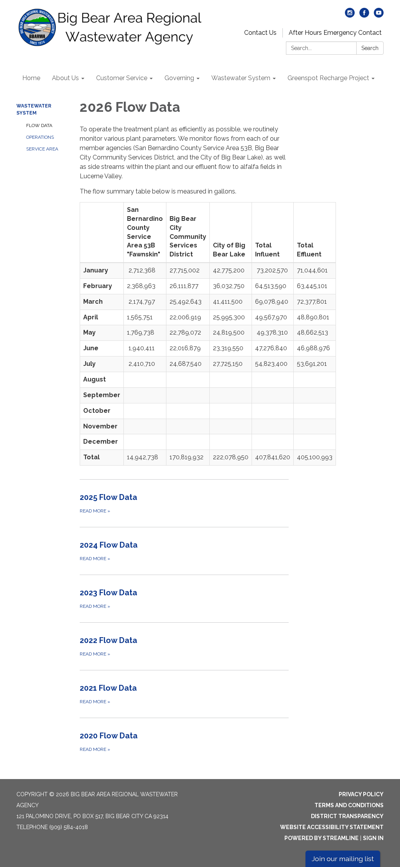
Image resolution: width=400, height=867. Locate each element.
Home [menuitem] (31, 78)
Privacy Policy (361, 794)
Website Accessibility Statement (332, 827)
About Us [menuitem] (65, 78)
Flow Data (39, 125)
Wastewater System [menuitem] (240, 78)
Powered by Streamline (321, 838)
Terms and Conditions (349, 805)
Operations (40, 137)
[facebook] (364, 15)
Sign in (373, 838)
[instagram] (350, 15)
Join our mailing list (343, 858)
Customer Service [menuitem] (121, 78)
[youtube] (379, 15)
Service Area (42, 149)
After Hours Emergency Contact (335, 32)
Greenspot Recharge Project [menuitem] (328, 78)
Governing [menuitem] (179, 78)
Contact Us (260, 32)
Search (370, 48)
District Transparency (347, 816)
